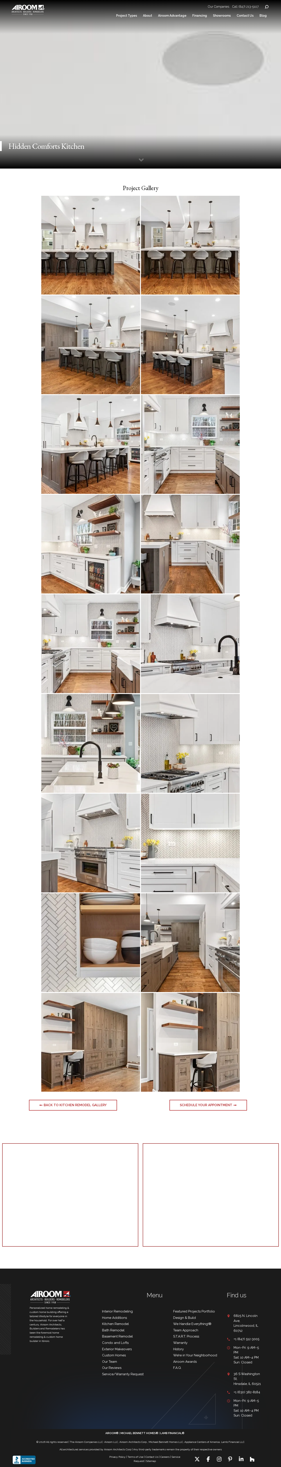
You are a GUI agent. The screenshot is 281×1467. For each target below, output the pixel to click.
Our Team (109, 1362)
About (147, 15)
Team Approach (185, 1330)
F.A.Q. (177, 1368)
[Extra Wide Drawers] (190, 444)
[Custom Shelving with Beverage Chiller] (90, 544)
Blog (263, 15)
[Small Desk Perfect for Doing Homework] (190, 1042)
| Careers (164, 1456)
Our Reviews (112, 1368)
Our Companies (218, 6)
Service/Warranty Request (123, 1374)
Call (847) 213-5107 (245, 6)
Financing (199, 15)
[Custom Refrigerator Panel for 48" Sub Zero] (90, 444)
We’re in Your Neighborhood (195, 1355)
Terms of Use (135, 1456)
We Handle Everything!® (192, 1324)
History (178, 1349)
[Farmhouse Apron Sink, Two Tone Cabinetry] (90, 643)
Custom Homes (114, 1355)
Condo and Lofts (115, 1343)
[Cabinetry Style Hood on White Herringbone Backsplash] (190, 643)
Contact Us (245, 15)
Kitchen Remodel (115, 1324)
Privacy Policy (117, 1456)
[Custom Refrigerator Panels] (90, 1042)
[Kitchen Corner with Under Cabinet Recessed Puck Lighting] (190, 743)
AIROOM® (112, 1433)
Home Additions (114, 1318)
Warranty (180, 1343)
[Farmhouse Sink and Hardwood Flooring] (190, 942)
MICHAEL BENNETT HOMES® (139, 1433)
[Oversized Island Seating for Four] (190, 245)
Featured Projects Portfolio (194, 1311)
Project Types (126, 15)
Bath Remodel (113, 1330)
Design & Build (184, 1318)
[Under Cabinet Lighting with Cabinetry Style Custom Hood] (190, 544)
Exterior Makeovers (117, 1349)
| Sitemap (150, 1461)
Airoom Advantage (172, 15)
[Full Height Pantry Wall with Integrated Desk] (90, 344)
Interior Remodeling (117, 1311)
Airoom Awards (185, 1362)
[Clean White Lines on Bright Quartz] (190, 843)
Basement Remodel (117, 1336)
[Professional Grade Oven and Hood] (90, 843)
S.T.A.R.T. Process (186, 1336)
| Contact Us (151, 1456)
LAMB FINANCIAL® (172, 1433)
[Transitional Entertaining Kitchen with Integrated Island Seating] (90, 245)
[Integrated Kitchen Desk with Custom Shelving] (190, 344)
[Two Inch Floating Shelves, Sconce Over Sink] (90, 743)
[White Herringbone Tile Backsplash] (90, 942)
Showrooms (222, 15)
